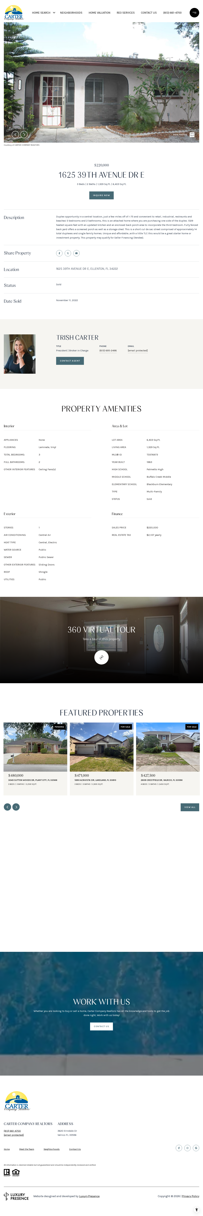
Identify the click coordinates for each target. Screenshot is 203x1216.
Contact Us (75, 1149)
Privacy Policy (190, 1196)
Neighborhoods (71, 12)
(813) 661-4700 (172, 12)
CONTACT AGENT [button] (70, 360)
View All (189, 807)
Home (7, 1149)
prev (15, 134)
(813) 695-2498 (108, 350)
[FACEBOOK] (179, 1148)
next (24, 134)
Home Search (41, 12)
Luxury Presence (89, 1196)
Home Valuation (99, 12)
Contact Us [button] (101, 1026)
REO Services (126, 12)
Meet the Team (26, 1149)
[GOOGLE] (196, 1148)
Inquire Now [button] (101, 195)
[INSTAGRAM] (187, 1148)
